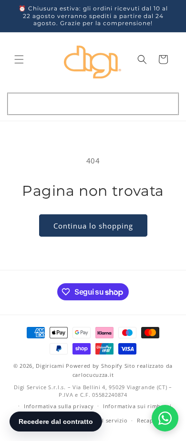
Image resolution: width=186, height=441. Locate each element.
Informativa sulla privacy (59, 406)
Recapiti (148, 420)
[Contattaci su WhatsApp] (165, 418)
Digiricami (50, 365)
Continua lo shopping (93, 225)
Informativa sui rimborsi (137, 406)
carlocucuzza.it (93, 374)
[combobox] (93, 104)
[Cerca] (166, 103)
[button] (19, 59)
